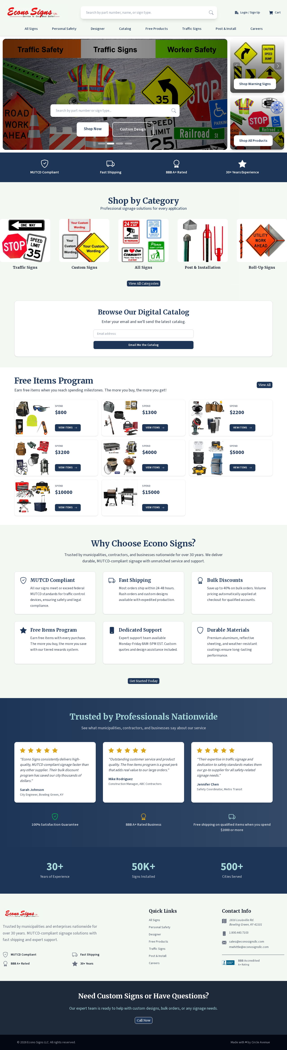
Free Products (157, 28)
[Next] (277, 66)
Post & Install (226, 28)
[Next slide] (218, 94)
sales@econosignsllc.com (246, 941)
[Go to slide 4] (128, 143)
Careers (256, 28)
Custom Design (133, 129)
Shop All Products (253, 140)
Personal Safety (64, 28)
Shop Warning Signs (255, 83)
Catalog (125, 28)
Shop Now (93, 129)
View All (265, 385)
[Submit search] (211, 12)
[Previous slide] (11, 94)
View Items (66, 428)
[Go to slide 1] (101, 143)
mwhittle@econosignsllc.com (249, 947)
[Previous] (236, 66)
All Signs (31, 28)
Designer (98, 28)
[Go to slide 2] (110, 143)
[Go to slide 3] (119, 143)
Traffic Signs (191, 28)
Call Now (143, 1020)
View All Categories (144, 284)
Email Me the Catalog (143, 345)
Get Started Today (144, 681)
